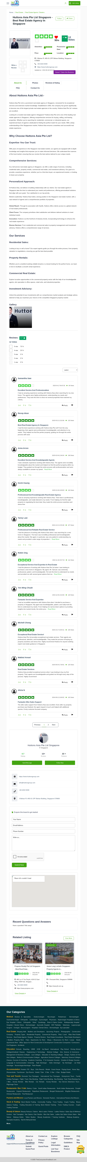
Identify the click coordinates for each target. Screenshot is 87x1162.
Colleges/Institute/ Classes (16, 1052)
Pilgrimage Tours (12, 1084)
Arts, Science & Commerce (69, 1052)
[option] (20, 317)
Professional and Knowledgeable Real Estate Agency (39, 495)
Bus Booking (58, 1079)
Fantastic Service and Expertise (31, 600)
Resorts (41, 1069)
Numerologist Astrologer (23, 1065)
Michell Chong (24, 623)
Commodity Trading (44, 1102)
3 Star (47, 1072)
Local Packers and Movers (33, 1098)
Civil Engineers (12, 1045)
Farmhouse (21, 1072)
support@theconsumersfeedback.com (20, 1144)
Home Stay (75, 1069)
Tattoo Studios (31, 1117)
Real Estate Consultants (55, 1037)
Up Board (45, 1049)
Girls (37, 1069)
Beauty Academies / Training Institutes (51, 1117)
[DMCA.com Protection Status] (81, 1149)
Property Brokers (40, 1037)
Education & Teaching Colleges (52, 1055)
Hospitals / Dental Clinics (15, 1025)
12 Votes (71, 38)
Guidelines (68, 1142)
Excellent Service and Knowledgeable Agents (36, 460)
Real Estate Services (26, 669)
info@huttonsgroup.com (27, 783)
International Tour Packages (50, 1076)
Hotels (37, 1072)
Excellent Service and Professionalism (33, 390)
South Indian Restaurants (46, 1088)
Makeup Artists (18, 1117)
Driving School (76, 1049)
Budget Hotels (65, 1072)
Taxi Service (63, 1082)
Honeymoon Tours (68, 1076)
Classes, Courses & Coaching (17, 1060)
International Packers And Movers (67, 1098)
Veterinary (66, 1025)
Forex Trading (57, 1102)
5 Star (52, 1072)
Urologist (17, 1028)
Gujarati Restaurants (23, 1091)
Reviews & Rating (53, 83)
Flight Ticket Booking (46, 1079)
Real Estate (19, 12)
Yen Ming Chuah (25, 588)
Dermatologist (74, 1017)
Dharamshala (11, 1072)
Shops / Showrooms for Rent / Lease (60, 1040)
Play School (65, 1049)
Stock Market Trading (28, 1102)
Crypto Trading (69, 1102)
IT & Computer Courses (51, 1060)
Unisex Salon (72, 1114)
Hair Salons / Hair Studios (33, 1114)
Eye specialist (64, 1028)
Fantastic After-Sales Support (29, 702)
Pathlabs (58, 1025)
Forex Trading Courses (66, 1105)
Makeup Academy (73, 1117)
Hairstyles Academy (13, 1120)
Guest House (55, 1069)
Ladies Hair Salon (61, 1114)
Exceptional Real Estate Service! (31, 634)
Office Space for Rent (26, 1042)
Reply (66, 405)
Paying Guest (66, 1069)
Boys (32, 1069)
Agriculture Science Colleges (50, 1057)
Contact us (42, 1136)
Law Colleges (35, 1055)
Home (11, 12)
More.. (9, 1123)
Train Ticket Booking (71, 1079)
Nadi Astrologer (41, 1063)
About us (29, 1136)
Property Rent (19, 1040)
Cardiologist (33, 1020)
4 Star (58, 1072)
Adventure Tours (73, 1082)
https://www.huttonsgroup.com (47, 67)
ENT (52, 1025)
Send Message (27, 763)
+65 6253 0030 (42, 64)
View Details (20, 993)
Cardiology (41, 1022)
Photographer (65, 1031)
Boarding (26, 1049)
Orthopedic (24, 1020)
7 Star (42, 1072)
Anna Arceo (23, 448)
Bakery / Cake (32, 1088)
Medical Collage (52, 1052)
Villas (70, 1034)
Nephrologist (62, 1020)
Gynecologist (43, 1020)
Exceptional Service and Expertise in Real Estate (37, 565)
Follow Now (59, 763)
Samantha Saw (24, 378)
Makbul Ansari (24, 657)
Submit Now (19, 865)
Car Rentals (40, 1082)
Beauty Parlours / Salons (29, 1111)
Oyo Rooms (30, 1072)
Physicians (52, 1020)
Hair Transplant (18, 1114)
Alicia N (21, 690)
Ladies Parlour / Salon (62, 1111)
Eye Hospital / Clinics (14, 1022)
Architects (21, 1045)
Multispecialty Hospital (71, 1022)
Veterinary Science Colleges (71, 1057)
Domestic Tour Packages (30, 1076)
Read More (48, 469)
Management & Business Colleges (18, 1055)
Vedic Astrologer (54, 1063)
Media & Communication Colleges (28, 1057)
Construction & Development (43, 1042)
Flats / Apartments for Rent (35, 1040)
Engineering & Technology (36, 1052)
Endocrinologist (39, 1017)
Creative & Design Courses (70, 1060)
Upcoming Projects (52, 1031)
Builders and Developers (36, 1031)
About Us (18, 83)
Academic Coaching (35, 1060)
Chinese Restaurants (14, 1094)
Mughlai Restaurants (72, 1091)
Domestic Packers (49, 1098)
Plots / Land (62, 1034)
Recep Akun (23, 413)
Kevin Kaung (23, 483)
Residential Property (34, 1034)
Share (71, 18)
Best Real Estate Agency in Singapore (33, 425)
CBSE (33, 1049)
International (54, 1049)
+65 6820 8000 (22, 985)
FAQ (18, 88)
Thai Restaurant (27, 1094)
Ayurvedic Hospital (43, 1025)
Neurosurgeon (25, 1028)
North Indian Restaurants (65, 1088)
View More (68, 938)
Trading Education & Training (30, 1105)
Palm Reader (36, 1065)
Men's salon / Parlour (46, 1111)
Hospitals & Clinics (73, 1020)
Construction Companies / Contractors (67, 1042)
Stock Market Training (48, 1105)
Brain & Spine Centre (54, 1022)
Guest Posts (43, 1146)
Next (53, 725)
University (30, 1063)
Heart (34, 1022)
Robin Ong (23, 553)
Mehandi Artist (31, 1120)
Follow (59, 18)
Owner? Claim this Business (64, 72)
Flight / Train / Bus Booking (29, 1079)
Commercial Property (49, 1034)
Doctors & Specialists (23, 1017)
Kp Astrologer (67, 1063)
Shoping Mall (21, 1031)
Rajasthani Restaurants (40, 1091)
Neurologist (51, 1017)
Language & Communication (17, 1063)
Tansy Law (22, 518)
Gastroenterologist (13, 1020)
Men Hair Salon (49, 1114)
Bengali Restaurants (57, 1091)
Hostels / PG (25, 1069)
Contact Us (35, 88)
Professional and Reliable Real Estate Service (36, 530)
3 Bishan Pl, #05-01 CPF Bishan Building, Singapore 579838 (39, 798)
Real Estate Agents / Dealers (34, 12)
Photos (35, 83)
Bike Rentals (29, 1082)
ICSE (38, 1049)
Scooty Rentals (51, 1082)
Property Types (20, 1034)
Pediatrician (62, 1017)
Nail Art (23, 1120)
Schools (18, 1049)
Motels (48, 1069)
